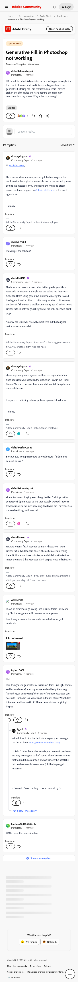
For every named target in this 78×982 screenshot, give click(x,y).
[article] (39, 192)
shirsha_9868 (18, 241)
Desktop (11, 107)
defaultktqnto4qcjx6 (22, 70)
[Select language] (55, 7)
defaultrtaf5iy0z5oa (21, 447)
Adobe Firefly (46, 16)
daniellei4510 (18, 278)
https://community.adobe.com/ (44, 742)
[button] (6, 7)
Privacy (47, 966)
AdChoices (15, 977)
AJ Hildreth (17, 599)
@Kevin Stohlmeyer (45, 189)
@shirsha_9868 (16, 165)
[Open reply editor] (39, 131)
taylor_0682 (17, 670)
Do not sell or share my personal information (47, 971)
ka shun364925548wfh (23, 823)
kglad (20, 729)
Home (10, 16)
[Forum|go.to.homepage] (27, 7)
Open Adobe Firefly (59, 28)
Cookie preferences (15, 971)
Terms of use (35, 966)
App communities (26, 16)
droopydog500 (19, 156)
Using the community (17, 966)
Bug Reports (62, 16)
